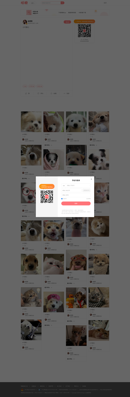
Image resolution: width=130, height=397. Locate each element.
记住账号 (64, 198)
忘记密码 (88, 198)
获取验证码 (86, 190)
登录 (76, 203)
